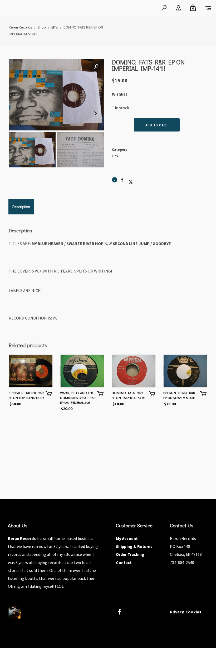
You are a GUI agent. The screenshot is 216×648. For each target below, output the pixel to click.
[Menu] (208, 8)
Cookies (193, 611)
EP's (115, 156)
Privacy (177, 611)
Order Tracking (130, 554)
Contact (124, 562)
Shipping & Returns (134, 546)
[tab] (21, 206)
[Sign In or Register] (178, 8)
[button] (96, 67)
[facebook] (123, 612)
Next (94, 113)
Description (21, 206)
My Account (127, 538)
